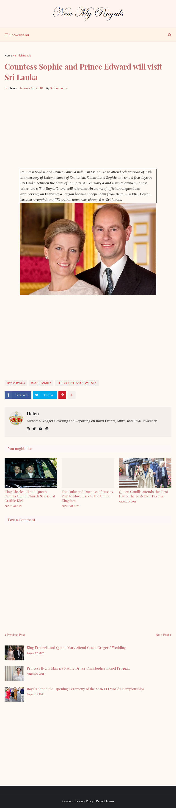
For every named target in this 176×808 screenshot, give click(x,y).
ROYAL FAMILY (41, 383)
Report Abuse (105, 801)
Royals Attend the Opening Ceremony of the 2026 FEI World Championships (85, 689)
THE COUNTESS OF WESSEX (76, 383)
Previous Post (16, 635)
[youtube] (40, 428)
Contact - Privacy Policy (78, 801)
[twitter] (34, 428)
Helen (33, 413)
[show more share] (72, 395)
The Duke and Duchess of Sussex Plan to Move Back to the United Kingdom (87, 496)
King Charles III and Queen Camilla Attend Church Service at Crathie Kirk (30, 496)
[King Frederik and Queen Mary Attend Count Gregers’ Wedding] (14, 652)
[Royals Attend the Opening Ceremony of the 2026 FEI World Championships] (14, 694)
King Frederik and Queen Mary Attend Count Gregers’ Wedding (76, 647)
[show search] (169, 34)
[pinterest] (47, 428)
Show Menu (19, 35)
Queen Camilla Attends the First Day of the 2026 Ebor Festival (143, 494)
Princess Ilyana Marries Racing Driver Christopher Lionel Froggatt (78, 668)
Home (8, 55)
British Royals (23, 55)
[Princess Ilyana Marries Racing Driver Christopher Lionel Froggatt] (14, 673)
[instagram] (28, 428)
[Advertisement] (88, 130)
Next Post (162, 635)
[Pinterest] (62, 395)
